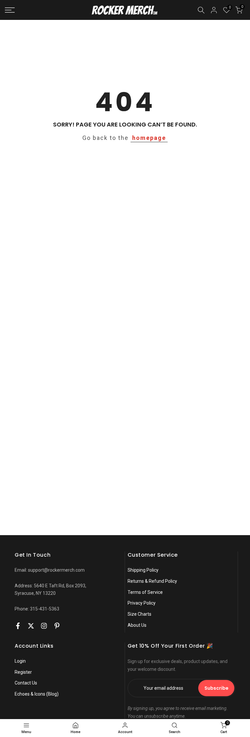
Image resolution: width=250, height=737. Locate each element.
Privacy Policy (142, 603)
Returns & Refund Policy (152, 581)
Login (20, 661)
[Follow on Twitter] (31, 626)
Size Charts (139, 614)
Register (23, 672)
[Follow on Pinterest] (57, 626)
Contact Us (26, 682)
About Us (137, 625)
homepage (149, 137)
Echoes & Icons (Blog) (37, 694)
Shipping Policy (143, 570)
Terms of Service (145, 592)
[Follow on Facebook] (18, 626)
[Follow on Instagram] (44, 626)
